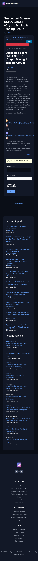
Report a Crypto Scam (19, 488)
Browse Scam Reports (19, 491)
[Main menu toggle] (34, 4)
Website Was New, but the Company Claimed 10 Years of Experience (16, 261)
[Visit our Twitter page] (17, 471)
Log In (11, 191)
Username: (11, 166)
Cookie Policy (19, 535)
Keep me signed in (12, 185)
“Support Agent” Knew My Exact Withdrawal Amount (17, 303)
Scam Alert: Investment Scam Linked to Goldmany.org (16, 344)
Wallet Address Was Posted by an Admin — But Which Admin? (17, 293)
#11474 (28, 155)
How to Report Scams (19, 517)
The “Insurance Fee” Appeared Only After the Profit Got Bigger (17, 273)
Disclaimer (19, 538)
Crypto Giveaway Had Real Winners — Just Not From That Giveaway (18, 326)
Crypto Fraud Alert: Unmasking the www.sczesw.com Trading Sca (18, 409)
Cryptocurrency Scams (19, 515)
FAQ (19, 520)
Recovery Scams (19, 512)
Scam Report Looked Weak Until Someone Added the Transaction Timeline (17, 315)
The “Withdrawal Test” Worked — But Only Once (17, 228)
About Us (19, 500)
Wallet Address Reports (19, 494)
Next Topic (19, 203)
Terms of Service (19, 529)
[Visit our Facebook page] (21, 471)
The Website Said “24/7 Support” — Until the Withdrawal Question (17, 283)
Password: (11, 176)
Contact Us (19, 503)
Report (29, 41)
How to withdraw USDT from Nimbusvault (16, 376)
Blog (19, 497)
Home (19, 485)
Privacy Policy (19, 532)
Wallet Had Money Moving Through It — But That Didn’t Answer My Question (18, 239)
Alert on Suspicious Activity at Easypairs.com (16, 430)
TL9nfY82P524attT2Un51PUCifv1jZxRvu (18, 355)
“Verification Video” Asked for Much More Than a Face (18, 250)
